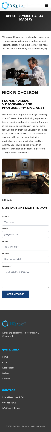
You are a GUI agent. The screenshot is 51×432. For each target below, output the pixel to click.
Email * (5, 229)
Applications (8, 367)
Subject (5, 254)
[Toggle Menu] (46, 5)
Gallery (5, 373)
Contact (6, 378)
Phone (5, 241)
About (5, 362)
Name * (5, 217)
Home (5, 356)
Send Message (15, 294)
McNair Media (39, 426)
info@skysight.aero (11, 408)
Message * (7, 266)
